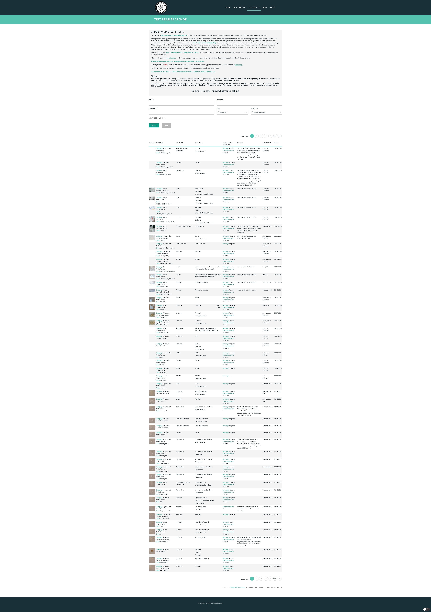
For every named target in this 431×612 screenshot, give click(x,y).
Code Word (153, 108)
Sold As (152, 99)
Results (220, 99)
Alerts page (239, 65)
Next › (275, 136)
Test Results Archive (170, 19)
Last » (279, 136)
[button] (426, 609)
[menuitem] (228, 7)
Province (254, 108)
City (218, 108)
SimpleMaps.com (237, 587)
